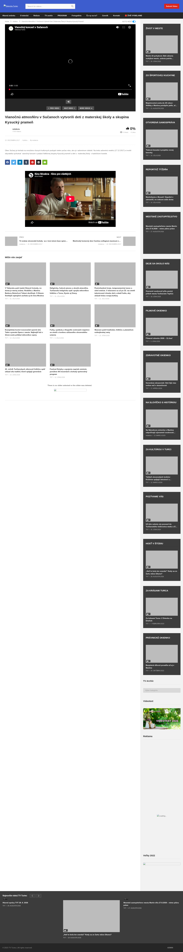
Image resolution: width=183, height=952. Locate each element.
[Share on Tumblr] (26, 162)
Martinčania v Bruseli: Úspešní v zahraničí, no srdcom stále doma (159, 198)
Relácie (36, 16)
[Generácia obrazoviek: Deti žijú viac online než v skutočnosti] (162, 371)
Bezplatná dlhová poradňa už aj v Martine (160, 666)
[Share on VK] (38, 162)
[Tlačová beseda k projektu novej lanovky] (162, 139)
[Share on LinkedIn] (19, 162)
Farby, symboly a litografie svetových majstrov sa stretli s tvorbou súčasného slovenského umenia (70, 332)
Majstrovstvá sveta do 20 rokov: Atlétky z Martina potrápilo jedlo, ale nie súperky (161, 104)
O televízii (24, 16)
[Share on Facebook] (7, 162)
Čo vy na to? (91, 16)
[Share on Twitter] (13, 162)
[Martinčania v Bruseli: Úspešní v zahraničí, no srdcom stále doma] (162, 186)
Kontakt (116, 16)
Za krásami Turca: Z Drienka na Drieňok (159, 619)
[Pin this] (32, 162)
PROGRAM (62, 16)
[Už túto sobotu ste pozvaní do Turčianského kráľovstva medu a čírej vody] (162, 513)
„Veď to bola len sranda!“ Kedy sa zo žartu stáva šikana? (161, 572)
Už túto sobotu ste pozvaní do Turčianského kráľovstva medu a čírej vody (162, 525)
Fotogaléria (76, 16)
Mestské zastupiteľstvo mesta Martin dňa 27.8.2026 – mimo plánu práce (161, 227)
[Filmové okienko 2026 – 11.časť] (162, 327)
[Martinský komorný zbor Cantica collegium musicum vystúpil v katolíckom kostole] (104, 241)
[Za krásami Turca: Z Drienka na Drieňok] (162, 607)
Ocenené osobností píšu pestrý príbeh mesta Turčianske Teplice (159, 292)
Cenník (105, 16)
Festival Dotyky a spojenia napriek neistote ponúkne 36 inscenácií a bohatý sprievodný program (68, 371)
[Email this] (44, 162)
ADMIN (170, 948)
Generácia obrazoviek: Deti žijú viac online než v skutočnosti (161, 384)
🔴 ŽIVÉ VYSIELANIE (133, 16)
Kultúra (25, 140)
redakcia (16, 129)
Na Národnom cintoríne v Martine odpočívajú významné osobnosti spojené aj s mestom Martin (160, 431)
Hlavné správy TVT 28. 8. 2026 (15, 903)
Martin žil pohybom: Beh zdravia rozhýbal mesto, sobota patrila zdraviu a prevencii (159, 57)
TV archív (49, 16)
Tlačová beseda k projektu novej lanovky (160, 151)
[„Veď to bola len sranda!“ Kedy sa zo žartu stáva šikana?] (162, 560)
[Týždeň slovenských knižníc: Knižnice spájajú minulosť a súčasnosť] (162, 465)
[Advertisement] (162, 761)
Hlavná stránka (8, 16)
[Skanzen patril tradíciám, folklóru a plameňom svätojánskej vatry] (115, 315)
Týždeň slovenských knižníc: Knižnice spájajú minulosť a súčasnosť (158, 478)
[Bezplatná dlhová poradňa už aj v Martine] (162, 654)
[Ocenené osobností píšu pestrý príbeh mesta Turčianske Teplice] (162, 280)
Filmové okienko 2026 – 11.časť (159, 338)
